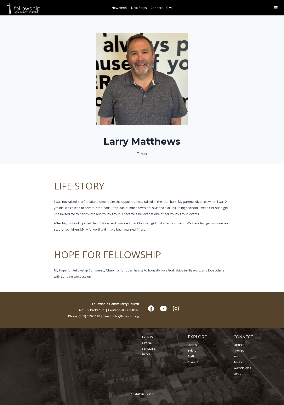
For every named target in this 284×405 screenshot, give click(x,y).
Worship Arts (242, 368)
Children (239, 345)
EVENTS (147, 337)
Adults (238, 362)
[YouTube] (163, 308)
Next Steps (139, 8)
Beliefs (192, 345)
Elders (192, 350)
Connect (157, 8)
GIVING (147, 343)
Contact (193, 362)
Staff (191, 356)
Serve (237, 373)
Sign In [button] (150, 393)
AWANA (239, 350)
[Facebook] (151, 308)
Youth (237, 356)
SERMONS (149, 348)
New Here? (119, 8)
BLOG (146, 354)
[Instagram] (176, 308)
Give (169, 8)
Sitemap (139, 393)
